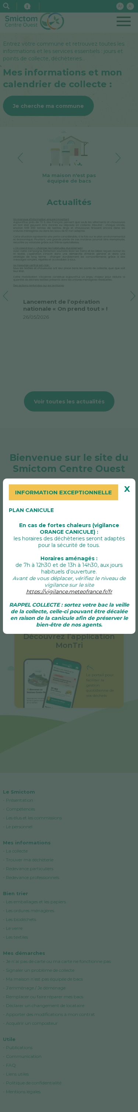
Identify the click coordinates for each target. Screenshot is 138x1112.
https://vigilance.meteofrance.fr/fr (69, 591)
